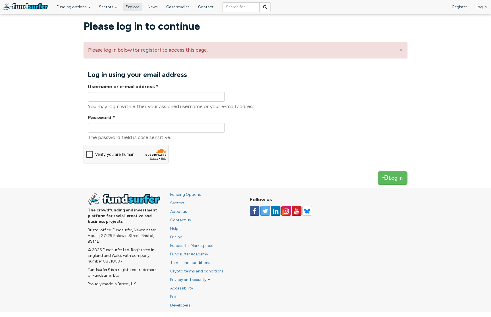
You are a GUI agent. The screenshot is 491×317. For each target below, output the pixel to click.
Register (459, 7)
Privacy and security (188, 279)
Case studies (178, 7)
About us (178, 211)
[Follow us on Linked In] (275, 211)
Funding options (72, 7)
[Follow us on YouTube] (296, 211)
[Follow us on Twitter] (265, 211)
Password (101, 117)
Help (174, 228)
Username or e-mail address (123, 86)
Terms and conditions (190, 262)
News (153, 7)
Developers (180, 305)
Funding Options (185, 194)
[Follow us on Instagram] (286, 211)
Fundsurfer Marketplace (191, 245)
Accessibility (181, 288)
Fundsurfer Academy (189, 254)
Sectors (106, 7)
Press (175, 296)
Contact (206, 7)
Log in (481, 7)
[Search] (265, 7)
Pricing (176, 237)
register (150, 50)
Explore (132, 7)
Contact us (180, 220)
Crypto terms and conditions (197, 271)
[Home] (25, 6)
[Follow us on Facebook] (254, 211)
